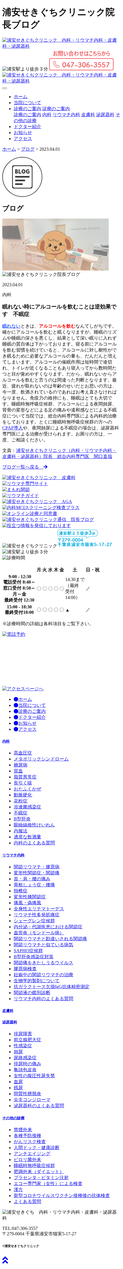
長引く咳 (23, 782)
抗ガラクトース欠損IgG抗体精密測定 (52, 986)
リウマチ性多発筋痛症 (36, 914)
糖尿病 (20, 764)
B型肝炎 (22, 818)
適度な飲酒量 (27, 836)
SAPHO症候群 (28, 950)
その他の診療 (13, 1118)
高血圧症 (23, 752)
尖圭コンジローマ (32, 1099)
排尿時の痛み (27, 1063)
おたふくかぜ (27, 788)
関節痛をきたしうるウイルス (43, 962)
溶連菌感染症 (27, 806)
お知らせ (23, 132)
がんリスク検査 (30, 1141)
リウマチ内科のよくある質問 (43, 998)
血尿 (18, 1081)
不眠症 (20, 812)
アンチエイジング (32, 1153)
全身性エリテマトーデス (39, 908)
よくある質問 (27, 1201)
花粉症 (20, 800)
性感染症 (23, 1045)
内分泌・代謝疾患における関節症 (48, 926)
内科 (46, 114)
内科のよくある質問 (34, 842)
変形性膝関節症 (30, 896)
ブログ (28, 149)
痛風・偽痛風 (27, 902)
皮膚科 (88, 114)
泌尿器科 (105, 114)
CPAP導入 (12, 427)
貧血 (18, 770)
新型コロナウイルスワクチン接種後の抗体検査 (62, 1195)
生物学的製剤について (36, 980)
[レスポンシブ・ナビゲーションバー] (4, 88)
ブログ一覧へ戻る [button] (22, 467)
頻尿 (18, 1051)
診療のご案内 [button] (27, 108)
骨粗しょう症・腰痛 (34, 884)
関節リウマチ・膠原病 (36, 866)
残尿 (18, 1087)
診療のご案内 (56, 108)
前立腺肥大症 (27, 1039)
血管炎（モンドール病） (39, 932)
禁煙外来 (23, 1129)
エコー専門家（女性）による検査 (48, 1183)
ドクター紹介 (27, 126)
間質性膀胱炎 (27, 1093)
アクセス (23, 138)
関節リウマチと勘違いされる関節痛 (50, 938)
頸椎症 (20, 890)
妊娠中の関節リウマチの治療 (43, 974)
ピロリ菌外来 (27, 1159)
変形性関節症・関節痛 (36, 872)
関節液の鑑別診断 (32, 992)
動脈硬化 (23, 794)
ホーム (20, 96)
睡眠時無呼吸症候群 (34, 1165)
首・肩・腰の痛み (32, 878)
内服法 (20, 830)
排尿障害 (23, 1033)
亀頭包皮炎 (25, 1069)
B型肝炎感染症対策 (33, 956)
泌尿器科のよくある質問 (39, 1105)
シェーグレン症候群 (34, 920)
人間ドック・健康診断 (36, 1147)
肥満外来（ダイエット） (39, 1171)
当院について (27, 102)
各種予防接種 (27, 1135)
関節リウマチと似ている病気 (43, 944)
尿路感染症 (25, 1057)
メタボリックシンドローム (41, 758)
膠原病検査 (25, 968)
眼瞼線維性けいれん (34, 824)
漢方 (18, 1189)
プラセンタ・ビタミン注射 (41, 1177)
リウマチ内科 (66, 114)
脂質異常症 (25, 776)
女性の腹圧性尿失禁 (34, 1075)
